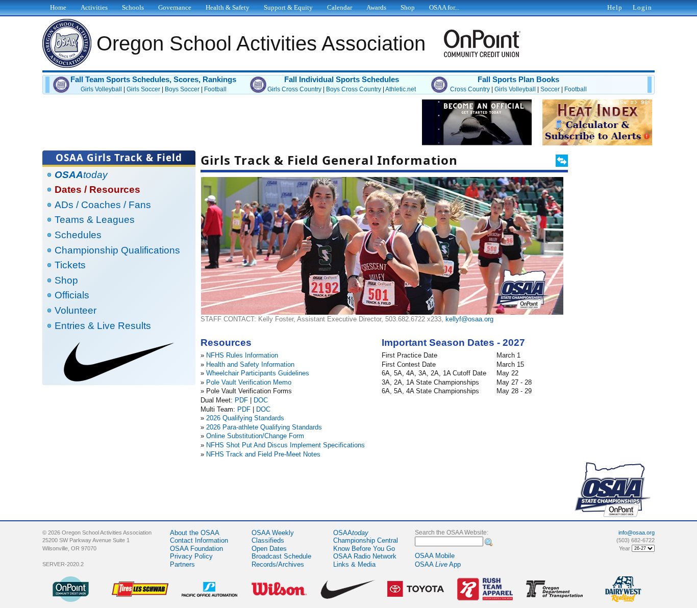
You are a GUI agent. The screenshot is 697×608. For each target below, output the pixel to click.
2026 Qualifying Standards (245, 418)
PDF (241, 400)
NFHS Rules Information (242, 355)
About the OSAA (194, 533)
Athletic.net (400, 89)
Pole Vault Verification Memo (248, 382)
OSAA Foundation (196, 548)
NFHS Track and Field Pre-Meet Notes (263, 454)
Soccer (550, 89)
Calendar (339, 7)
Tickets (70, 265)
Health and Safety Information (250, 364)
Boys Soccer (182, 89)
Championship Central (365, 540)
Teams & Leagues (95, 219)
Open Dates (269, 548)
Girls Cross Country (294, 89)
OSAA (350, 533)
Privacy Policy (191, 556)
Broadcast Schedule (281, 556)
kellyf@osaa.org (469, 319)
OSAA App (438, 564)
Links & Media (354, 564)
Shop (66, 280)
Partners (182, 564)
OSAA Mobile (435, 556)
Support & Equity (288, 7)
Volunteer (75, 310)
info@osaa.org (636, 532)
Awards (376, 7)
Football (215, 89)
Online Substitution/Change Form (255, 436)
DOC (261, 400)
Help (615, 7)
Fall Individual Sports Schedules (341, 79)
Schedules (78, 235)
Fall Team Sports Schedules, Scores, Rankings (153, 79)
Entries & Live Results (103, 325)
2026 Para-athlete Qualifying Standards (264, 427)
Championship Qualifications (117, 250)
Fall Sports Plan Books (518, 79)
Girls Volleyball (101, 89)
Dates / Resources (97, 189)
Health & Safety (228, 7)
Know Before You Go (364, 548)
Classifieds (268, 540)
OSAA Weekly (273, 533)
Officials (72, 295)
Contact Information (199, 540)
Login (642, 7)
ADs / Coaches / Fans (103, 204)
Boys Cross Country (353, 89)
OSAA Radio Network (364, 556)
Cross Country (470, 89)
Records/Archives (278, 564)
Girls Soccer (143, 89)
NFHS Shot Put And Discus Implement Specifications (285, 445)
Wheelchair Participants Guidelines (257, 373)
